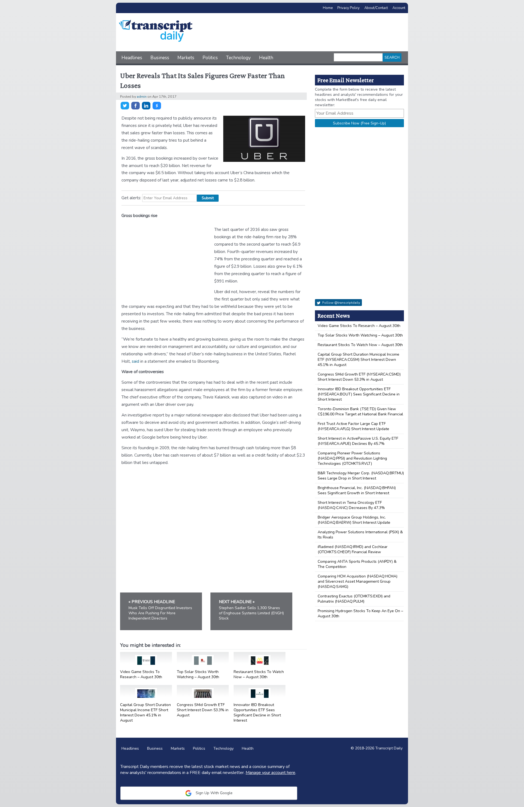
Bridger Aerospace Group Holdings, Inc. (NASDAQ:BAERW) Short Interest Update (354, 520)
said (135, 361)
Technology (238, 58)
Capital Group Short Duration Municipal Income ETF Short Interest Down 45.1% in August (145, 712)
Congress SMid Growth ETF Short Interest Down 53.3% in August (202, 710)
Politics (210, 58)
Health (266, 58)
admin (142, 96)
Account (398, 7)
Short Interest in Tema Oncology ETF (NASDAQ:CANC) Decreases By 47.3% (351, 505)
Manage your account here (270, 773)
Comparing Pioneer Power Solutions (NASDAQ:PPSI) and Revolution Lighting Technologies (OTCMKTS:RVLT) (352, 458)
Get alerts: (131, 198)
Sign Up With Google (214, 793)
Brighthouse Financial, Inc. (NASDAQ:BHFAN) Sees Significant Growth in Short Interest (357, 490)
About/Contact (376, 7)
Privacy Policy (348, 7)
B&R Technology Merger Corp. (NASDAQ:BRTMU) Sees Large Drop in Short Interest (361, 475)
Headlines (131, 58)
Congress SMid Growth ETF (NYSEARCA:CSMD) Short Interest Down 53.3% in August (359, 377)
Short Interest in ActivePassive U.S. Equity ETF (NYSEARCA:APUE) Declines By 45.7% (358, 441)
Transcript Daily (389, 748)
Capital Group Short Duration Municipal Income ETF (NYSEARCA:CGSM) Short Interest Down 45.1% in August (358, 359)
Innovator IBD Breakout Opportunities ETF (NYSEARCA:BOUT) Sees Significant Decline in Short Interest (359, 394)
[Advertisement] (301, 32)
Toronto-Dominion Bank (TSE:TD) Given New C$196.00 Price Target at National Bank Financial (360, 411)
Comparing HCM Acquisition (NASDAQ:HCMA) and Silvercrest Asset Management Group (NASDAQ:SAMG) (357, 581)
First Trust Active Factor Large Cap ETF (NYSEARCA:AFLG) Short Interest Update (353, 426)
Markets (185, 58)
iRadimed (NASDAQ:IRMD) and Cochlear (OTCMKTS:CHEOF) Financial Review (353, 549)
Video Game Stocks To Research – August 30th (141, 674)
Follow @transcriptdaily (340, 302)
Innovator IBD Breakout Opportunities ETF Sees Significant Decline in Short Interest (257, 712)
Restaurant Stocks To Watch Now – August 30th (259, 674)
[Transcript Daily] (155, 32)
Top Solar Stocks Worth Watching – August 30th (198, 674)
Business (159, 58)
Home (328, 7)
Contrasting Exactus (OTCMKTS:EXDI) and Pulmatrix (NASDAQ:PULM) (354, 599)
